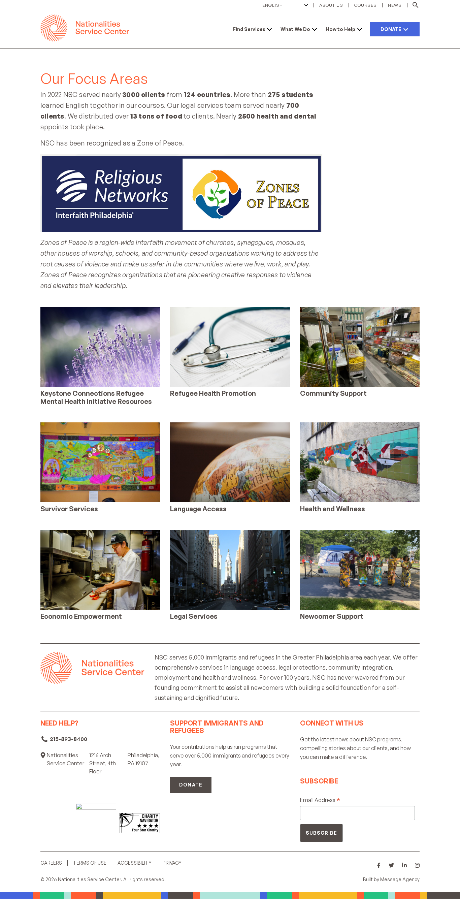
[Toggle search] (413, 5)
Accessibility (135, 863)
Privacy (172, 863)
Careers (51, 863)
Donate (190, 785)
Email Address (320, 800)
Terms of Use (89, 863)
